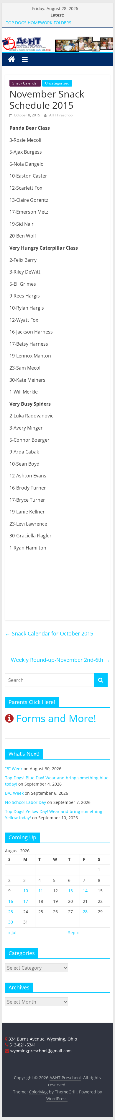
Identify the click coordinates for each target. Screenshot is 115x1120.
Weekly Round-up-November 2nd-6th (60, 659)
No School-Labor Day (25, 802)
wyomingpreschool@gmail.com (40, 1051)
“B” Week (13, 768)
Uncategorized (57, 83)
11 (40, 890)
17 (25, 901)
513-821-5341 (22, 1045)
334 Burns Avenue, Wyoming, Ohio (42, 1039)
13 (70, 890)
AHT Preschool (61, 115)
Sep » (73, 932)
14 (85, 890)
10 (25, 890)
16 (10, 901)
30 (10, 922)
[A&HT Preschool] (11, 59)
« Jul (12, 932)
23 (10, 911)
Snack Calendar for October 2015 (49, 633)
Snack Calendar (25, 83)
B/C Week (14, 793)
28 (85, 911)
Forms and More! (55, 718)
